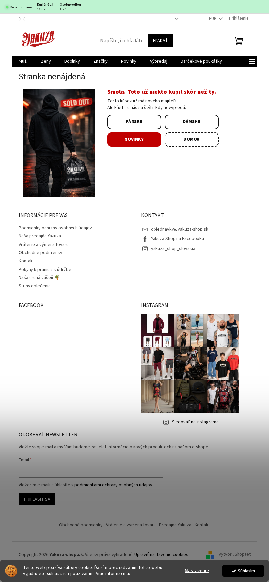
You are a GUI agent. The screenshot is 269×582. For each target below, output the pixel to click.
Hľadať (160, 40)
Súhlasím (246, 571)
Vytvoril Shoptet (235, 555)
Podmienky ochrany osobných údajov (55, 228)
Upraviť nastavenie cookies (161, 555)
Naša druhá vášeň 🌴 (39, 277)
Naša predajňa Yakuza (40, 236)
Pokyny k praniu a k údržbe (45, 269)
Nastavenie (197, 570)
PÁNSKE (134, 121)
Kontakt (26, 261)
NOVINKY (134, 139)
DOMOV (191, 139)
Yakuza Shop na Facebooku (177, 238)
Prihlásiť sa (37, 499)
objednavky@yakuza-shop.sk (179, 229)
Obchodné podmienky (40, 253)
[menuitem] (23, 61)
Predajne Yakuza (175, 525)
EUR (213, 19)
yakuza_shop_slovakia (173, 248)
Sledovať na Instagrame (195, 422)
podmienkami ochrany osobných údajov (113, 485)
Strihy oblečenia (35, 286)
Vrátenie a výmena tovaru (44, 244)
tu (129, 574)
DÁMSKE (192, 121)
